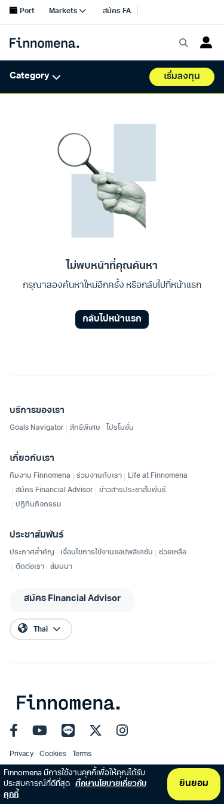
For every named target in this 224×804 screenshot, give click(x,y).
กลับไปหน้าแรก (112, 319)
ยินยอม (193, 783)
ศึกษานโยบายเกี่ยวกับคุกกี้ (75, 789)
